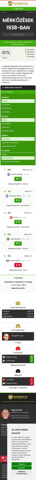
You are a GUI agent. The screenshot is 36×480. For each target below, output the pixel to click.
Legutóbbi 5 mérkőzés (10, 143)
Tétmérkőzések (7, 158)
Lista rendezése (7, 92)
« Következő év (30, 12)
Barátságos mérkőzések (10, 162)
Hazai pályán (6, 124)
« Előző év (4, 12)
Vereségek (6, 112)
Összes (4, 101)
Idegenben (6, 127)
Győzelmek (6, 105)
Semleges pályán (8, 131)
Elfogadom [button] (21, 464)
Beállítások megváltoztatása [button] (21, 472)
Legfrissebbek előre (9, 146)
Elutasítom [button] (21, 468)
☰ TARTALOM (18, 9)
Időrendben (6, 139)
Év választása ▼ (18, 34)
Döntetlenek (6, 108)
